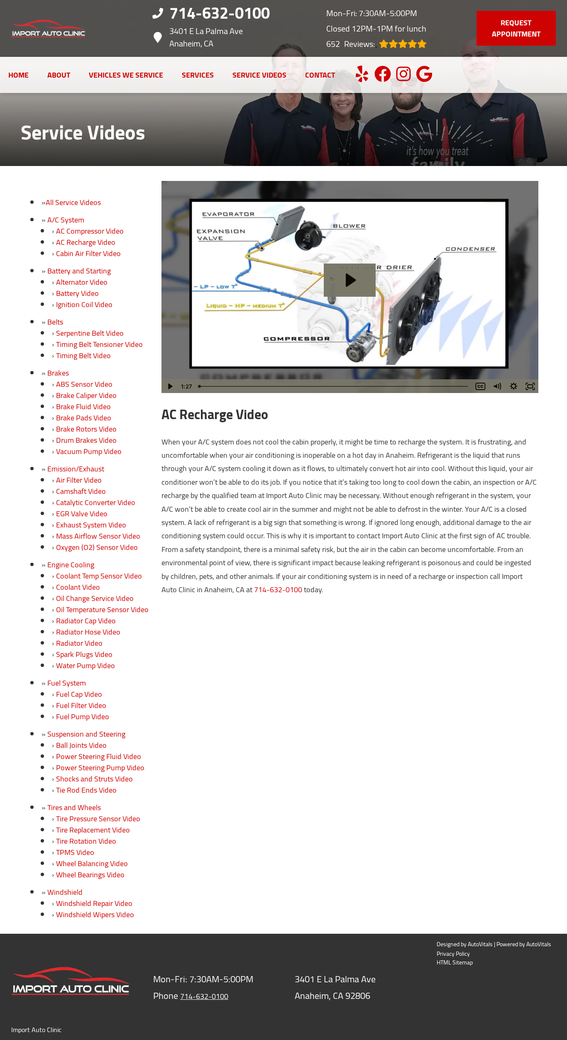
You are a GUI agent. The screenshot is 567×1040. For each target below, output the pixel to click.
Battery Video (77, 293)
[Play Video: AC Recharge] (350, 280)
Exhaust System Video (91, 525)
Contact (320, 75)
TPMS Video (75, 852)
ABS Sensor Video (84, 384)
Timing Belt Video (83, 355)
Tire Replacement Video (93, 830)
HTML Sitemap (455, 962)
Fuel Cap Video (79, 694)
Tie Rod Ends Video (86, 790)
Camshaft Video (81, 491)
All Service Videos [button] (73, 202)
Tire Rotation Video (86, 841)
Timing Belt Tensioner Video (99, 344)
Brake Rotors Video (86, 429)
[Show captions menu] (480, 386)
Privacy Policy (453, 954)
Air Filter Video (79, 480)
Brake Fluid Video (83, 406)
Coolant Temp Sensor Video (99, 576)
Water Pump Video (85, 665)
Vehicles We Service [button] (126, 75)
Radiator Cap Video (86, 620)
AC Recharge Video (85, 242)
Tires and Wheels (74, 807)
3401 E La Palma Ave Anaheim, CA (206, 37)
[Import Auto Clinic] (48, 28)
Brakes (58, 373)
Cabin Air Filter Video (88, 253)
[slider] (334, 386)
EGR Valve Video (82, 513)
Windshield (65, 892)
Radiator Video (79, 643)
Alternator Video (82, 282)
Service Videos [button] (259, 75)
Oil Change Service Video (95, 598)
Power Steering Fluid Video (98, 756)
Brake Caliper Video (86, 395)
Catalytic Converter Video (95, 502)
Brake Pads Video (83, 418)
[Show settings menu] (513, 386)
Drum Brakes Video (86, 440)
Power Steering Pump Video (100, 767)
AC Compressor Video (90, 231)
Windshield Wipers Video (95, 914)
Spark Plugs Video (84, 654)
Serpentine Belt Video (90, 333)
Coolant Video (78, 587)
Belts (55, 322)
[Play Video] (169, 386)
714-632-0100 (278, 589)
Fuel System (66, 683)
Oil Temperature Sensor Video (102, 609)
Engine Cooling (70, 564)
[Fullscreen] (530, 386)
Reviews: (350, 43)
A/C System (65, 220)
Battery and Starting (79, 271)
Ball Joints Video (81, 745)
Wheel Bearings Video (90, 874)
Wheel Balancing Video (92, 863)
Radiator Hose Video (88, 632)
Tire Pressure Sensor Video (98, 818)
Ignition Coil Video (84, 304)
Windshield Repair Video (94, 903)
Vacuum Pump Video (89, 451)
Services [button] (198, 75)
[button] (362, 74)
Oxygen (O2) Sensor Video (97, 547)
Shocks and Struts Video (94, 779)
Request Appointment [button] (516, 28)
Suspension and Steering (86, 734)
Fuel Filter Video (81, 705)
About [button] (58, 75)
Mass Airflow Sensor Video (98, 536)
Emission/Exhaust (75, 469)
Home (18, 75)
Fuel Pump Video (82, 716)
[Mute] (497, 386)
